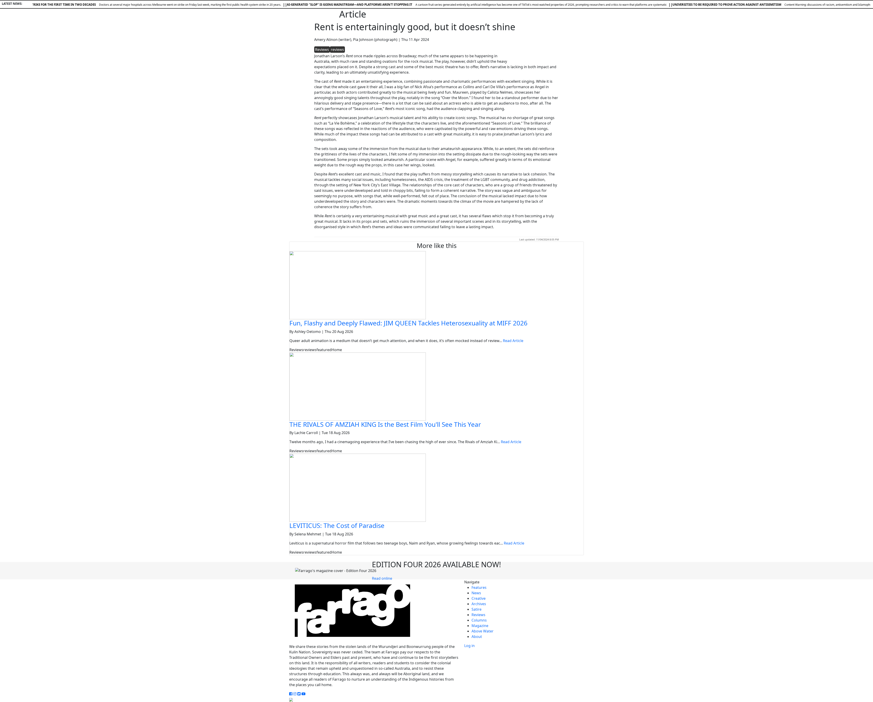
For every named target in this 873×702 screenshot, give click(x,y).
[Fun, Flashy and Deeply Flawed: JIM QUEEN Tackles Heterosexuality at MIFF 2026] (357, 284)
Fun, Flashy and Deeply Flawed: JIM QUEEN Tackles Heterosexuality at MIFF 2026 (408, 323)
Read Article (513, 340)
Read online (382, 578)
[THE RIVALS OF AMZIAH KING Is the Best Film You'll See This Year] (357, 386)
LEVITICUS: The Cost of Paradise (336, 525)
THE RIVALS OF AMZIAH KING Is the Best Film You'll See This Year (385, 424)
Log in (469, 645)
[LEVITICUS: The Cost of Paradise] (357, 487)
